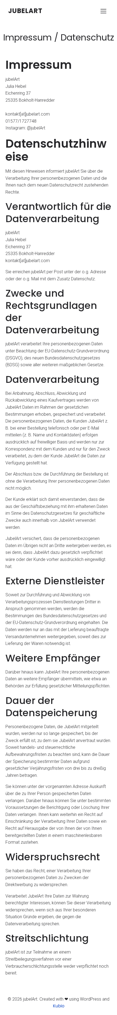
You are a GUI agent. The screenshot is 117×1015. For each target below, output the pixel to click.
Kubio (58, 1006)
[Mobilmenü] (103, 10)
